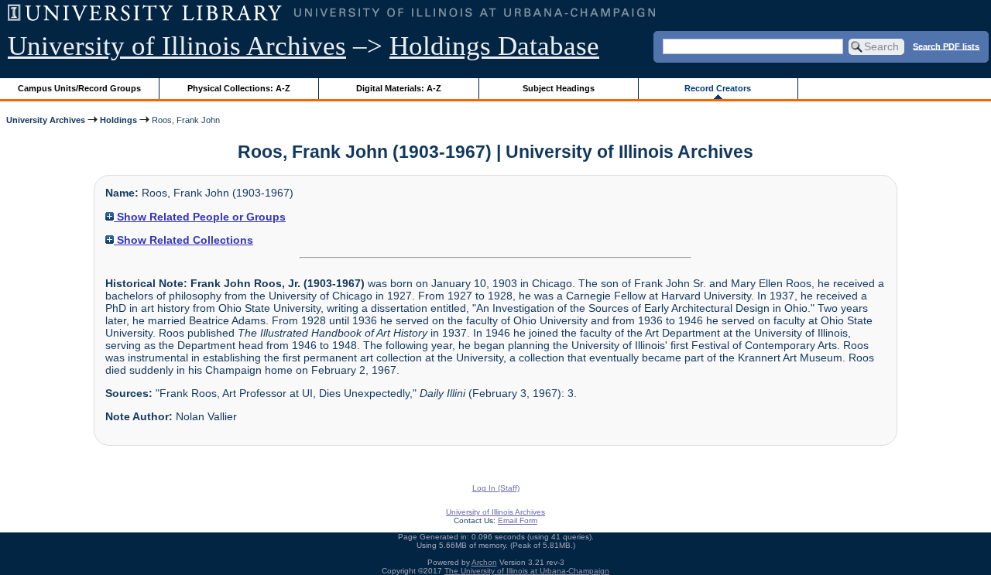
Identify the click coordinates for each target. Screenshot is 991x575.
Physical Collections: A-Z (238, 88)
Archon (484, 562)
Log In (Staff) (496, 488)
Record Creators (717, 88)
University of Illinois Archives (177, 46)
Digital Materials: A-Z (398, 88)
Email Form (517, 520)
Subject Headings (559, 88)
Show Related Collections (183, 240)
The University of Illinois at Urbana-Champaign (526, 570)
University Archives (45, 120)
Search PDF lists (946, 45)
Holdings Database (494, 46)
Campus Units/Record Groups (79, 88)
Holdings (118, 120)
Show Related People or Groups (200, 216)
